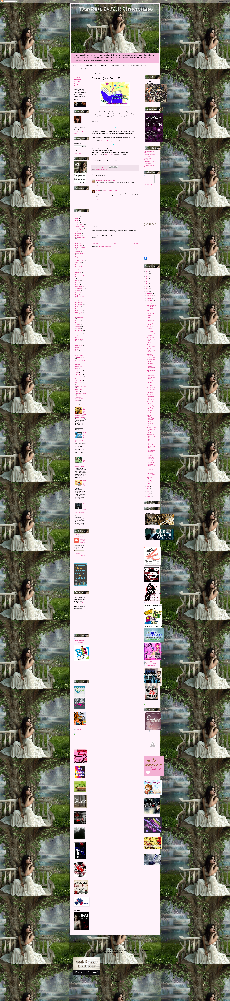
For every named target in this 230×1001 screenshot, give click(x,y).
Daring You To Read (80, 269)
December (150, 293)
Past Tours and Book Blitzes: (81, 69)
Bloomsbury (78, 233)
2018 (147, 274)
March (149, 496)
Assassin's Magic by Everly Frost (149, 155)
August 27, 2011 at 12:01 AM (107, 180)
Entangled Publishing (80, 277)
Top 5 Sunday (78, 374)
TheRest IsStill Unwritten (149, 255)
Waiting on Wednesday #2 (151, 345)
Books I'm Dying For (80, 247)
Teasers (77, 372)
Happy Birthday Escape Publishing (80, 295)
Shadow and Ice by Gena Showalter (149, 159)
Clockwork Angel (105, 141)
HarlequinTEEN (79, 300)
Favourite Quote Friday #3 (151, 402)
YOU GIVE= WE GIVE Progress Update (79, 398)
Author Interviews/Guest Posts (137, 65)
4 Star (76, 220)
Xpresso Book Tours (80, 386)
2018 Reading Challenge (80, 535)
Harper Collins (79, 302)
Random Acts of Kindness (79, 340)
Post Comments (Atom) (105, 246)
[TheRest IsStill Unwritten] (145, 259)
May (148, 491)
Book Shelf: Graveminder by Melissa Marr (151, 313)
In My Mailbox (79, 311)
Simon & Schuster (80, 357)
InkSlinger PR (79, 313)
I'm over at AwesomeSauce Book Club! (151, 319)
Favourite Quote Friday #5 (151, 323)
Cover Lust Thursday (150, 468)
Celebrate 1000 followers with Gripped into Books (151, 376)
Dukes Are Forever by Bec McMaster (150, 162)
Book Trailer (78, 245)
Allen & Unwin (79, 224)
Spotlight (77, 364)
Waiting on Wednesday (78, 379)
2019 (147, 271)
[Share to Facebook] (115, 167)
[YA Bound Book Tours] (153, 660)
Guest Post (78, 293)
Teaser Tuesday (79, 370)
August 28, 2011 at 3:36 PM (109, 190)
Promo (77, 337)
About (81, 65)
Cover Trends (78, 267)
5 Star (76, 222)
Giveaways (95, 69)
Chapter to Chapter (80, 257)
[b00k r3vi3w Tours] (150, 663)
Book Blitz (78, 235)
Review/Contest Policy (101, 65)
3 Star (76, 218)
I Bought (77, 306)
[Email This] (110, 167)
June (148, 489)
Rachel (98, 190)
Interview (77, 315)
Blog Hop (77, 231)
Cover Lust (78, 262)
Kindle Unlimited (79, 317)
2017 (147, 276)
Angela (98, 180)
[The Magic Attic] (153, 752)
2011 (147, 291)
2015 (147, 281)
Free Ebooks (78, 286)
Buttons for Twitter (148, 184)
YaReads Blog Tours (80, 393)
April (148, 494)
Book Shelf (89, 65)
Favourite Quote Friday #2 (151, 450)
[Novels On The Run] (80, 729)
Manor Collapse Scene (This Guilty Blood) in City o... (151, 408)
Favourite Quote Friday (101, 169)
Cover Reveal (78, 265)
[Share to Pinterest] (117, 167)
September (150, 300)
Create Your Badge (148, 260)
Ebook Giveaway (79, 275)
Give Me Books (79, 288)
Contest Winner (79, 260)
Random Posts (78, 345)
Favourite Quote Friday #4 (151, 360)
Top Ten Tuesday (79, 377)
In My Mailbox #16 (151, 370)
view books (83, 555)
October (149, 298)
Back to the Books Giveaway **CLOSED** (151, 306)
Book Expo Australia (80, 237)
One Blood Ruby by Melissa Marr (149, 152)
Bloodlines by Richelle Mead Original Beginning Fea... (151, 437)
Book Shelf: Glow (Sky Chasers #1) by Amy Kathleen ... (151, 390)
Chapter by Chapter (80, 253)
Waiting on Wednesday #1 (151, 366)
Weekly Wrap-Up (79, 382)
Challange (77, 251)
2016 (147, 279)
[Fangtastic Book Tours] (150, 667)
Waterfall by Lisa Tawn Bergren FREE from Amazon (151, 430)
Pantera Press (78, 333)
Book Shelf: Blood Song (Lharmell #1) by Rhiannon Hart (151, 480)
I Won (76, 308)
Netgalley (77, 326)
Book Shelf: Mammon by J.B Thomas (151, 350)
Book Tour (78, 243)
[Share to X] (113, 167)
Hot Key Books (79, 304)
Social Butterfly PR (80, 361)
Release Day (78, 347)
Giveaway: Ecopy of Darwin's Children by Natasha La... (151, 456)
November (150, 295)
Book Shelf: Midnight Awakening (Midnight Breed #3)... (150, 418)
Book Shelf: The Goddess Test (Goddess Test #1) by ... (151, 340)
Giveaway (77, 290)
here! (81, 603)
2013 (147, 286)
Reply (97, 185)
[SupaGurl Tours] (151, 582)
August (149, 303)
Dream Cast (78, 272)
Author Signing (79, 229)
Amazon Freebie (79, 226)
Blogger (122, 981)
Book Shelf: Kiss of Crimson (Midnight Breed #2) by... (151, 463)
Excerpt (77, 280)
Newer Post (95, 243)
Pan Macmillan (79, 331)
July (148, 486)
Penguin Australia (79, 335)
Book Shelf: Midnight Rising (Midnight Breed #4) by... (151, 330)
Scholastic (77, 353)
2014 (147, 284)
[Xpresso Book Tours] (153, 601)
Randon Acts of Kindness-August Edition (151, 473)
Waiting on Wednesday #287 (84, 483)
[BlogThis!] (112, 167)
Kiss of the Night (109, 154)
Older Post (135, 243)
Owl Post (77, 328)
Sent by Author (79, 355)
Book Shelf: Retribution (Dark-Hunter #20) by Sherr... (151, 397)
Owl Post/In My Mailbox (118, 65)
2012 (147, 288)
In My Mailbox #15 (151, 424)
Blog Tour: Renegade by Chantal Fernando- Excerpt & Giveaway (79, 82)
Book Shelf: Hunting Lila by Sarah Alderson (151, 383)
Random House (79, 343)
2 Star (76, 216)
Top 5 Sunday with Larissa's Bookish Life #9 (151, 445)
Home (74, 65)
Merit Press (78, 321)
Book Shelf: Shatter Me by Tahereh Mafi (151, 355)
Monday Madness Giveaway (79, 323)
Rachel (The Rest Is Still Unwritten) (82, 540)
